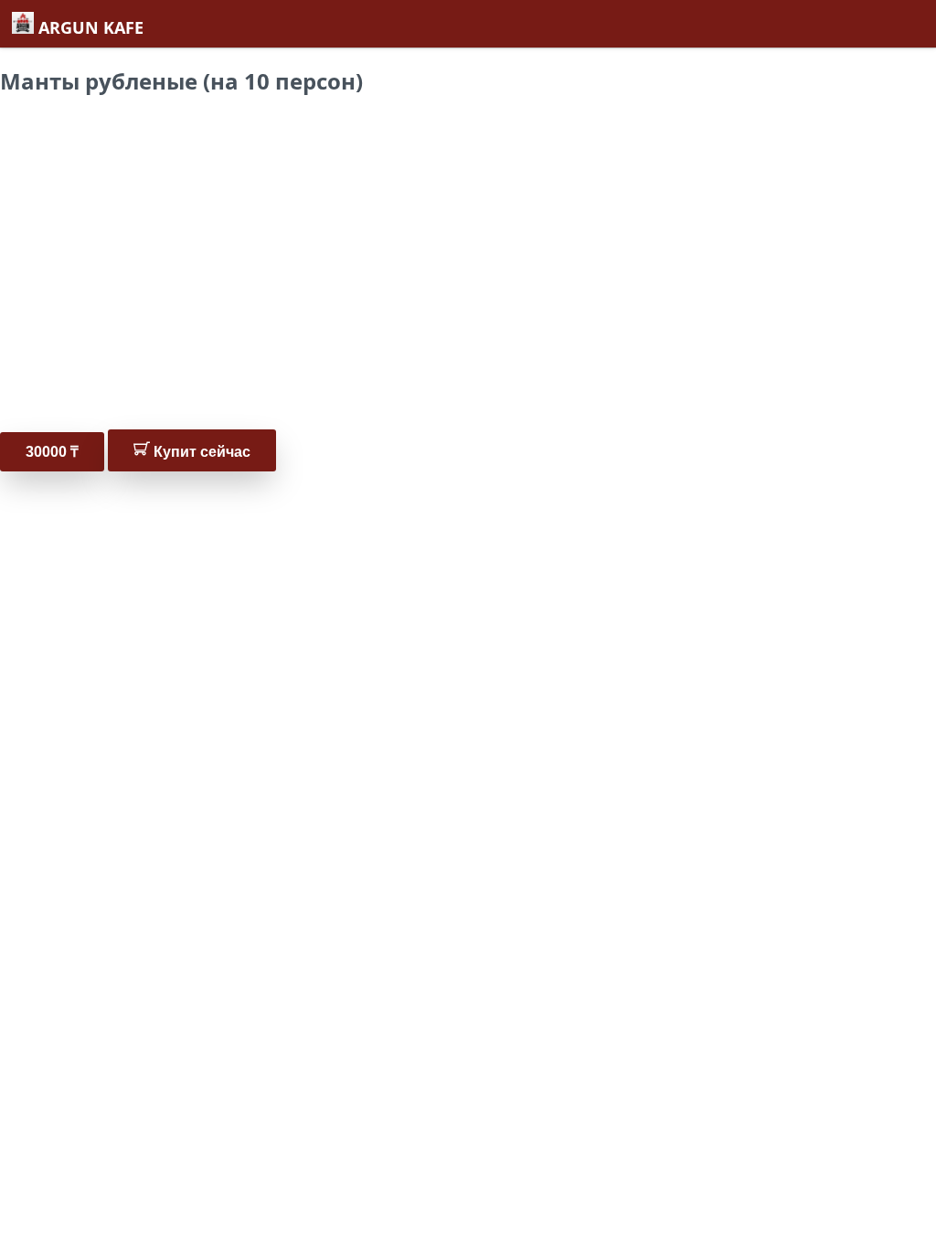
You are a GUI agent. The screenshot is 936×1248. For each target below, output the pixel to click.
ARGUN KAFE (89, 27)
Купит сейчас (200, 452)
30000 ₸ (52, 452)
